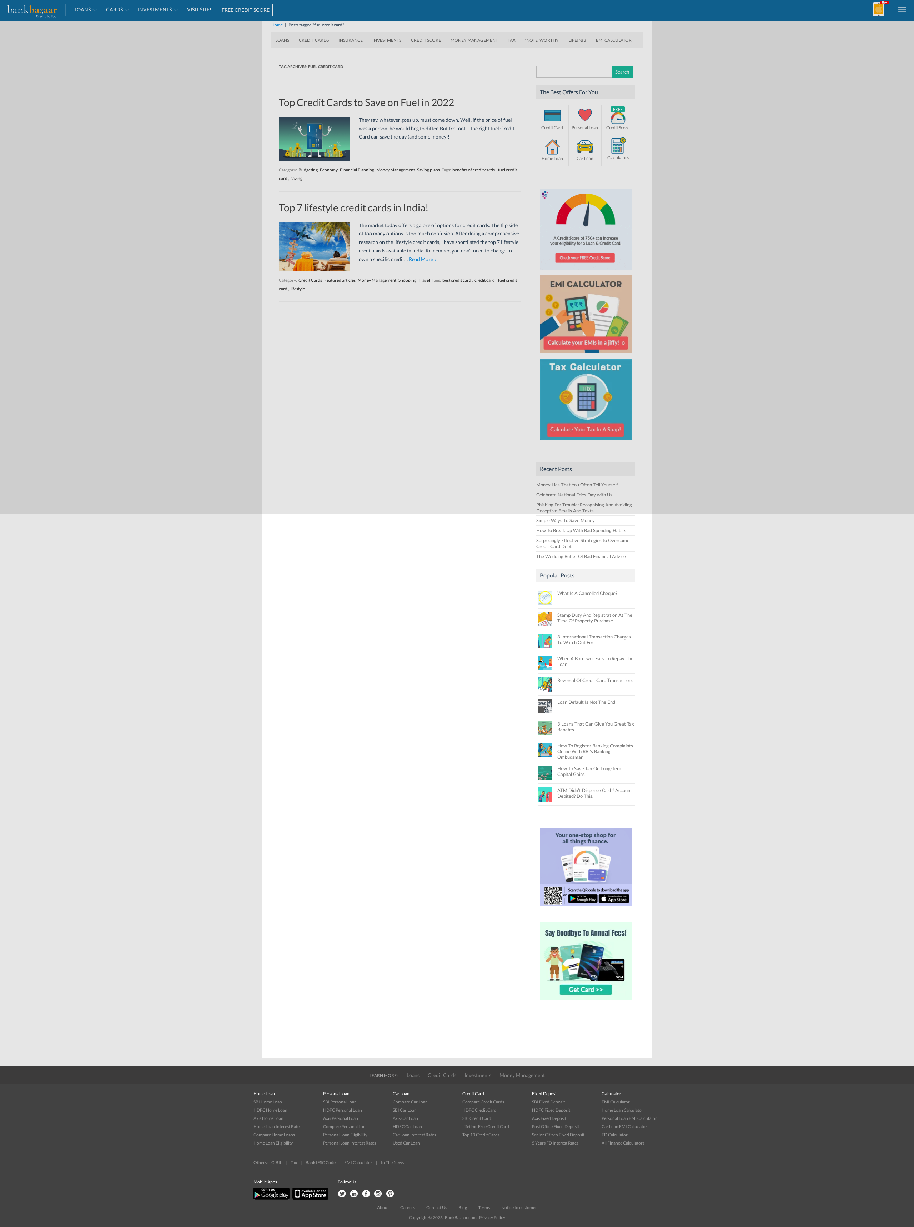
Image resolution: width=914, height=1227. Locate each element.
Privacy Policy (492, 1217)
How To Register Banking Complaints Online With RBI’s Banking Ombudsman (595, 751)
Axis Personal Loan (340, 1118)
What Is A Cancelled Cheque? (587, 593)
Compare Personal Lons (345, 1126)
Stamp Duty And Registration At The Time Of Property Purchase (594, 617)
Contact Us (436, 1207)
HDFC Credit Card (479, 1110)
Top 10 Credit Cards (480, 1134)
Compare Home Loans (274, 1134)
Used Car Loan (406, 1143)
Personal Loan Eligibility (345, 1134)
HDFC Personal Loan (342, 1110)
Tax (294, 1162)
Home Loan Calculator (622, 1110)
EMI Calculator (616, 1102)
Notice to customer (519, 1207)
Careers (407, 1207)
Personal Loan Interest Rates (349, 1143)
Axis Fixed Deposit (549, 1118)
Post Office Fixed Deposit (555, 1126)
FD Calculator (615, 1134)
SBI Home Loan (267, 1102)
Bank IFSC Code (321, 1162)
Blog (462, 1207)
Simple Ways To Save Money (565, 520)
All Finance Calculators (623, 1143)
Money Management (522, 1075)
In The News (392, 1162)
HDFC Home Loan (270, 1110)
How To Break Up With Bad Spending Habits (581, 530)
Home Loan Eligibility (273, 1143)
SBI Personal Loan (340, 1102)
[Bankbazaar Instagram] (378, 1194)
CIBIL (276, 1162)
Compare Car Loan (410, 1102)
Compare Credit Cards (483, 1102)
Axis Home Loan (268, 1118)
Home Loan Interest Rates (277, 1126)
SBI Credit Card (476, 1118)
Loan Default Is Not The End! (587, 702)
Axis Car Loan (405, 1118)
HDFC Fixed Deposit (551, 1110)
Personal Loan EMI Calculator (629, 1118)
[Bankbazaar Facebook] (366, 1194)
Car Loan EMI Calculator (624, 1126)
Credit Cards (442, 1075)
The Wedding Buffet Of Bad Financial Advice (581, 556)
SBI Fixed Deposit (548, 1102)
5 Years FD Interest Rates (555, 1143)
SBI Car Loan (405, 1110)
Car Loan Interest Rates (414, 1134)
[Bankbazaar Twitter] (342, 1194)
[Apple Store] (309, 1198)
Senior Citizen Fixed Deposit (558, 1134)
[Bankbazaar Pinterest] (390, 1194)
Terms (484, 1207)
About (383, 1207)
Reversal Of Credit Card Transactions (595, 680)
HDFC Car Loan (407, 1126)
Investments (477, 1075)
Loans (413, 1075)
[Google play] (272, 1198)
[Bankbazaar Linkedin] (354, 1194)
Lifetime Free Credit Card (485, 1126)
